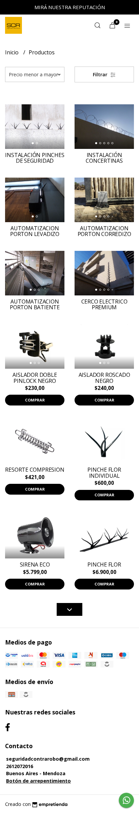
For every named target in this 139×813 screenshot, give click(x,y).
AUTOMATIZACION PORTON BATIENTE (35, 304)
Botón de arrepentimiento (38, 781)
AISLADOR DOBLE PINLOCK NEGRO (34, 378)
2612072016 (19, 766)
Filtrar (101, 74)
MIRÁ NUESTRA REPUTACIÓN (69, 7)
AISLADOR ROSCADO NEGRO (104, 378)
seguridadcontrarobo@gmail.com (48, 759)
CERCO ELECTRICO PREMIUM (104, 304)
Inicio (12, 52)
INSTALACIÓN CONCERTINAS (104, 158)
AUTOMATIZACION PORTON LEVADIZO (34, 231)
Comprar (35, 399)
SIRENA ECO (35, 564)
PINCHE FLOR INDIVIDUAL (104, 472)
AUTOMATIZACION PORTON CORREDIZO (104, 231)
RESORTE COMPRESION (34, 469)
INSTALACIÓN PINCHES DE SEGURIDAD (34, 158)
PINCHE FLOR (104, 564)
